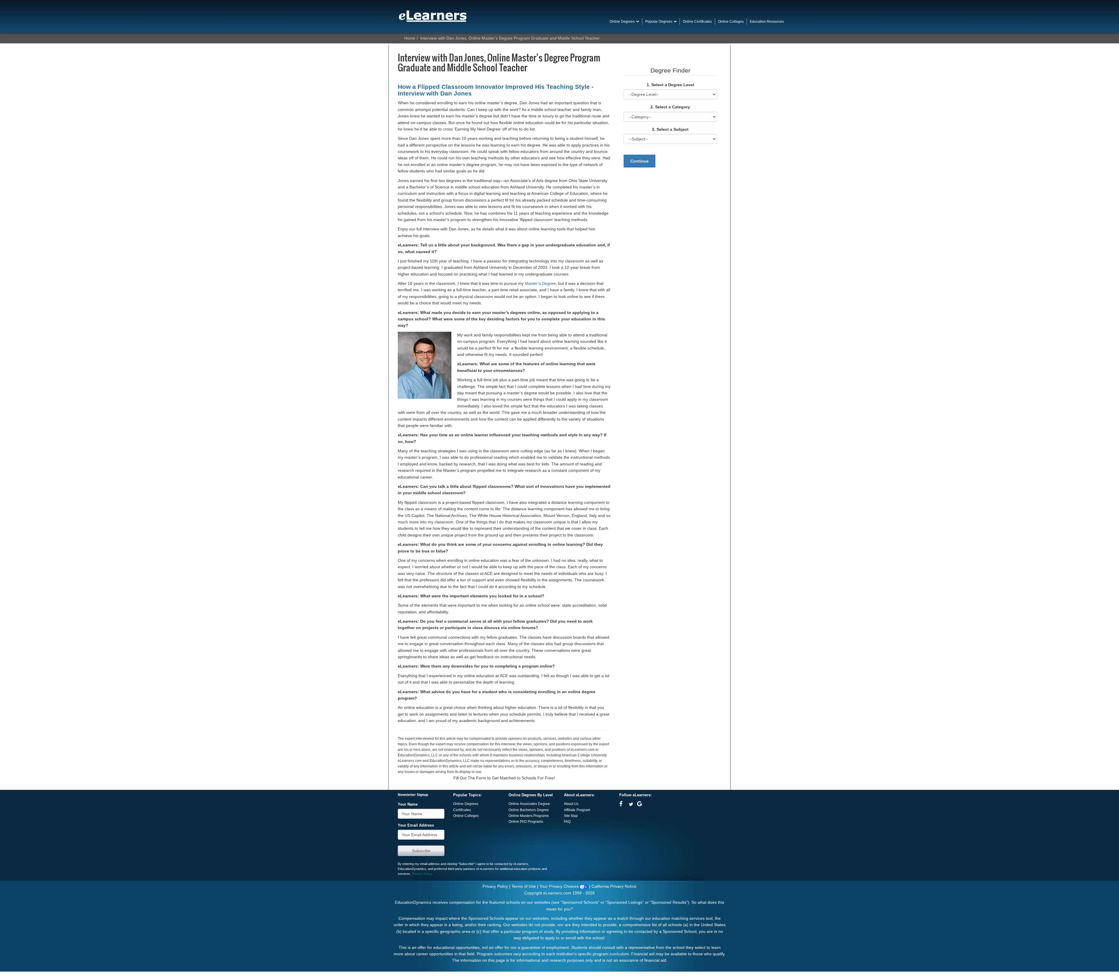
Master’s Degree (540, 283)
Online (514, 810)
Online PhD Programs (526, 822)
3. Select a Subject (670, 129)
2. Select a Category (670, 107)
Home (409, 38)
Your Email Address (416, 825)
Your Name (408, 804)
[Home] (433, 16)
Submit (421, 850)
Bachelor (527, 810)
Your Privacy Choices (559, 886)
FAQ (567, 822)
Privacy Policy (422, 873)
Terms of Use (523, 886)
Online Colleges (466, 816)
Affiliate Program (577, 810)
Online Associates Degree (529, 804)
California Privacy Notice (614, 886)
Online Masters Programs (529, 816)
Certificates (462, 810)
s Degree (541, 810)
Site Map (571, 816)
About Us (571, 804)
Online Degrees (465, 804)
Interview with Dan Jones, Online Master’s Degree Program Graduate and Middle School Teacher (510, 38)
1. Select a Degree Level (670, 84)
